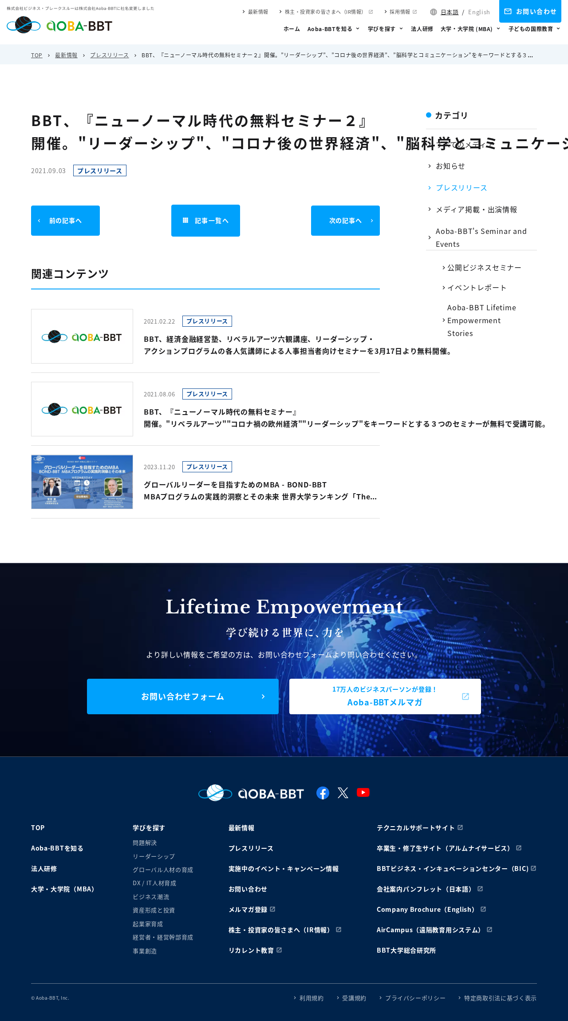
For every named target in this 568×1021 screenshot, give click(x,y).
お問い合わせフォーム (183, 696)
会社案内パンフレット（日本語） (426, 888)
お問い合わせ (536, 11)
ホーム (292, 28)
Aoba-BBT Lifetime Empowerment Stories (482, 320)
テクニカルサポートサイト (416, 827)
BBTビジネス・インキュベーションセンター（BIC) (453, 868)
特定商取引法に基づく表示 (500, 997)
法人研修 (422, 28)
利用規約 (312, 997)
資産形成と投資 (154, 910)
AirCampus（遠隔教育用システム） (431, 929)
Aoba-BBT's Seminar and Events (481, 237)
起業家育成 (148, 923)
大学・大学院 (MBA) (467, 28)
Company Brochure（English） (427, 909)
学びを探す (382, 28)
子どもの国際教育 (531, 28)
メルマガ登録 (248, 909)
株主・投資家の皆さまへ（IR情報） (326, 11)
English (479, 12)
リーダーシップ (154, 856)
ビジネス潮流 (151, 896)
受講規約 (354, 997)
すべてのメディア (465, 144)
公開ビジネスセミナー (484, 267)
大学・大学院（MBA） (64, 888)
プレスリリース (109, 55)
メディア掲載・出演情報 (476, 209)
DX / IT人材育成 (154, 883)
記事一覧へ (212, 220)
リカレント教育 (251, 950)
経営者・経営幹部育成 (163, 937)
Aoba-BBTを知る (330, 28)
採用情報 (400, 11)
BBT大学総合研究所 (406, 950)
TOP (37, 55)
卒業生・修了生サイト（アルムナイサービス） (445, 847)
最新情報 (258, 11)
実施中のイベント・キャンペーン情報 (284, 868)
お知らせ (450, 165)
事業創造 (145, 950)
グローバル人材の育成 (163, 869)
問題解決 (145, 842)
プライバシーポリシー (415, 997)
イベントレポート (477, 287)
